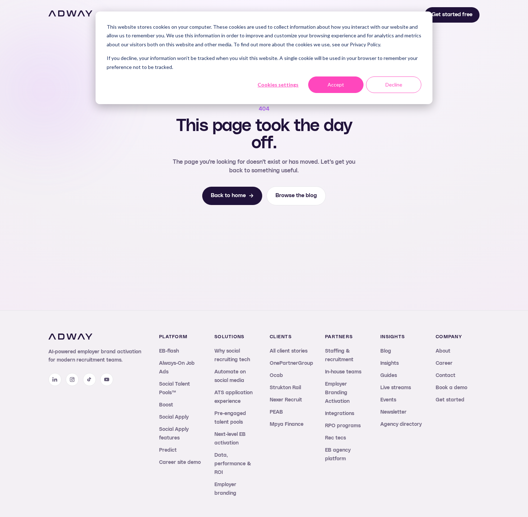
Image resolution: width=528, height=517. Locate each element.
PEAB (276, 412)
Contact (445, 375)
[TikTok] (89, 379)
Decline (393, 84)
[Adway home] (70, 13)
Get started (450, 399)
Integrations (339, 413)
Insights (389, 363)
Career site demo (180, 462)
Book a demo (451, 387)
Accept (336, 84)
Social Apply (174, 417)
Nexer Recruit (286, 399)
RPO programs (343, 425)
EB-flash (169, 351)
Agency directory (401, 424)
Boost (166, 404)
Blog (385, 351)
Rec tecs (335, 438)
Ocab (276, 375)
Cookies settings (278, 84)
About (443, 351)
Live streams (395, 387)
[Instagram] (72, 379)
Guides (388, 375)
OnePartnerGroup (291, 363)
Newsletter (393, 412)
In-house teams (343, 371)
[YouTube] (106, 379)
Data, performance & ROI (232, 464)
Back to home (228, 195)
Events (388, 399)
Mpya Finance (287, 424)
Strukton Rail (285, 387)
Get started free (452, 14)
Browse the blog (296, 195)
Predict (168, 450)
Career (444, 363)
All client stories (288, 351)
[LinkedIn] (54, 379)
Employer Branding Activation (337, 393)
